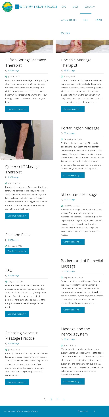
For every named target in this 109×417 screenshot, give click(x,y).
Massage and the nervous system (75, 331)
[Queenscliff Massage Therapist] (26, 140)
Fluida (90, 411)
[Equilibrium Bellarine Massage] (7, 6)
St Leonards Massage (79, 194)
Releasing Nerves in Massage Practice (22, 335)
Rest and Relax (17, 234)
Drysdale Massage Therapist (76, 62)
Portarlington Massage (80, 128)
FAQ (8, 270)
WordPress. (100, 411)
